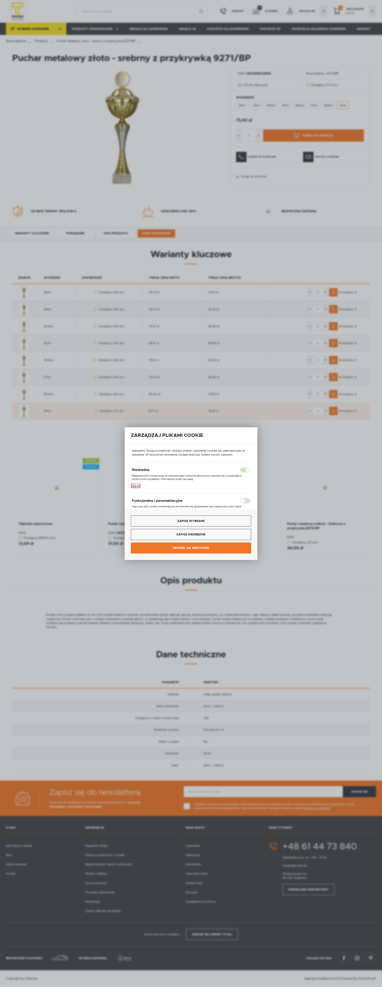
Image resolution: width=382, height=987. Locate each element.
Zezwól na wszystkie (191, 548)
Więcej (135, 485)
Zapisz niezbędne (191, 534)
